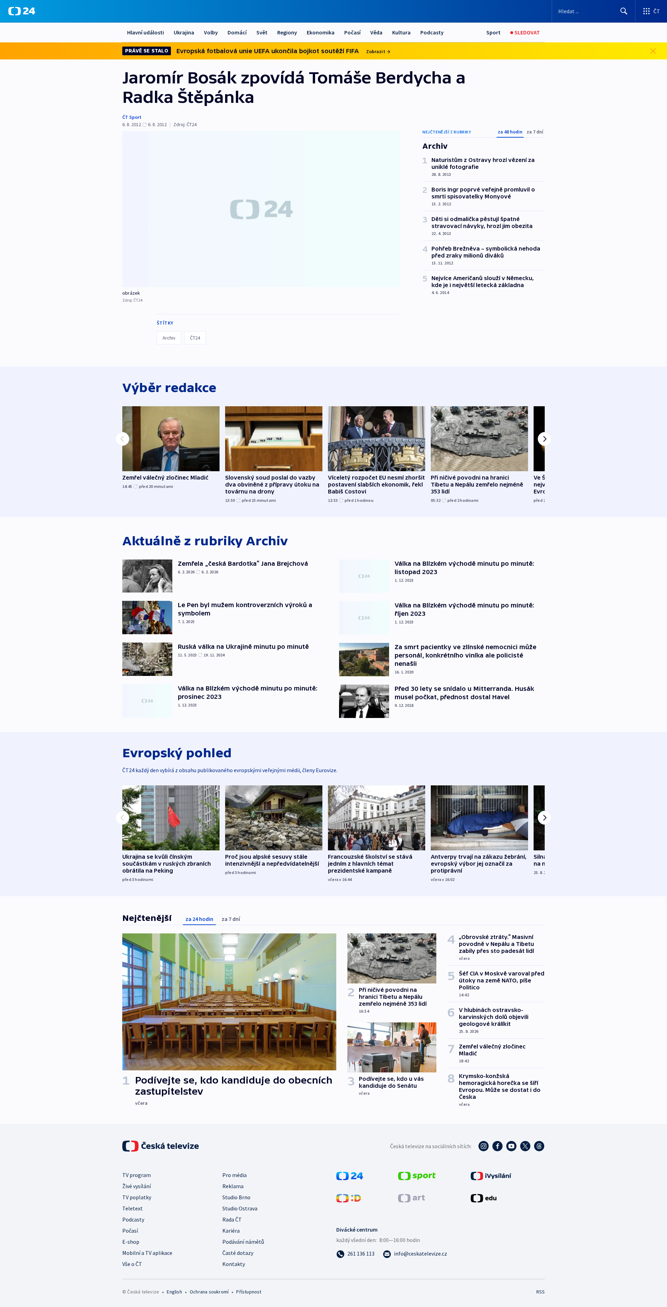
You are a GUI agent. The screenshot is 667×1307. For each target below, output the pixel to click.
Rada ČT (232, 1219)
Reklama (233, 1186)
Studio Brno (236, 1197)
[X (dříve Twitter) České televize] (525, 1146)
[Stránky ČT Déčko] (348, 1197)
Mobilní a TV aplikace (147, 1252)
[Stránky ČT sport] (417, 1175)
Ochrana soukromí (209, 1292)
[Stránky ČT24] (349, 1175)
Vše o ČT (132, 1263)
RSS (540, 1292)
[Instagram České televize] (483, 1146)
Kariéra (231, 1230)
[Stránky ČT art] (411, 1197)
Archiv (169, 338)
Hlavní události (145, 32)
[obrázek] (261, 209)
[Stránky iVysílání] (491, 1175)
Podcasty (432, 32)
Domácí (237, 32)
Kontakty (233, 1263)
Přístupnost (248, 1292)
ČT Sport (131, 117)
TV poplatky (136, 1197)
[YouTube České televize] (511, 1146)
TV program (136, 1174)
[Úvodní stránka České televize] (161, 1146)
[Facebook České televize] (497, 1146)
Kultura (401, 32)
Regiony (287, 32)
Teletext (132, 1208)
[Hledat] (624, 11)
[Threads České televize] (539, 1146)
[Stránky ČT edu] (483, 1197)
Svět (261, 32)
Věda (376, 32)
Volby (211, 32)
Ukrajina (184, 32)
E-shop (130, 1241)
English (174, 1292)
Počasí (352, 32)
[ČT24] (21, 11)
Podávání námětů (243, 1241)
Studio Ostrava (239, 1208)
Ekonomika (321, 32)
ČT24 (195, 338)
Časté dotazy (237, 1252)
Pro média (234, 1174)
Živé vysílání (136, 1186)
